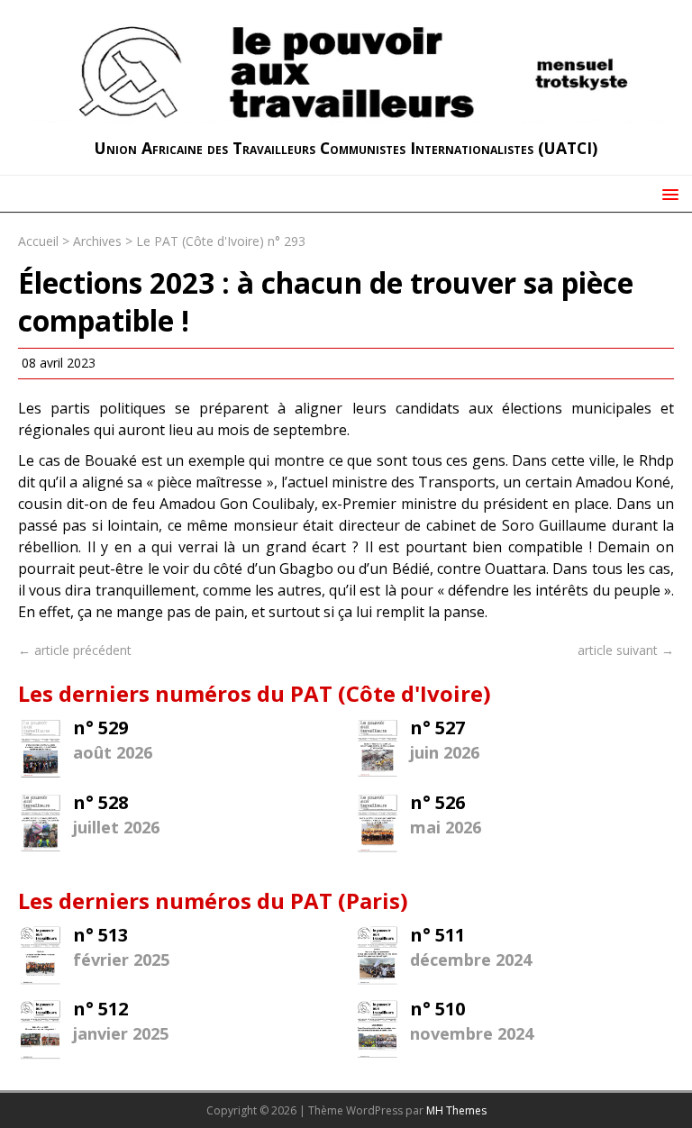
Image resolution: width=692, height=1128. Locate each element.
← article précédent (75, 650)
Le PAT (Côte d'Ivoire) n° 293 (220, 241)
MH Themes (456, 1110)
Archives (97, 241)
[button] (667, 193)
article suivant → (626, 650)
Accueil (38, 241)
